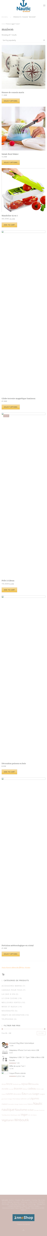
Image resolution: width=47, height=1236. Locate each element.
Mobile (21, 1104)
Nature (30, 1104)
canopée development (14, 1206)
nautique (8, 1109)
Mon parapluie (26, 1200)
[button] (44, 5)
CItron (38, 1089)
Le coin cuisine (9, 998)
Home (3, 24)
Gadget (35, 1093)
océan (30, 1109)
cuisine (9, 1093)
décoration (17, 1094)
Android (15, 1084)
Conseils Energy (31, 1204)
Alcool (4, 1084)
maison (5, 1104)
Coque (3, 1094)
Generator (16, 1202)
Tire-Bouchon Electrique (9, 1115)
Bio (30, 1084)
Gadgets (42, 1094)
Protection (41, 1110)
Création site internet (23, 1224)
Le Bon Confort (32, 1202)
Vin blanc (34, 1115)
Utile (18, 1115)
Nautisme (21, 1110)
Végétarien (8, 1120)
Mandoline (11, 1104)
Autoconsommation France (10, 1208)
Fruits (29, 1094)
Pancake (36, 1110)
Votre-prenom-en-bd (37, 1208)
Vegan (24, 1114)
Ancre (9, 1083)
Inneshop (34, 1200)
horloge (10, 1099)
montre (25, 1104)
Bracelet (18, 1088)
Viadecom (23, 1210)
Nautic (37, 1103)
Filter (41, 1033)
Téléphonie (7, 1019)
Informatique (16, 1099)
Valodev (27, 1208)
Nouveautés (8, 1011)
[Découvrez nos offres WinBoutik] (3, 974)
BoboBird (41, 1202)
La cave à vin (8, 994)
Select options (10, 101)
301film (22, 1208)
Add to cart (9, 225)
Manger (16, 1104)
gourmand (4, 1099)
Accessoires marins (12, 986)
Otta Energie (5, 1204)
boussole (11, 1089)
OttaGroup (24, 1202)
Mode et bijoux (10, 1006)
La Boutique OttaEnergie (17, 1204)
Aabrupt (10, 1202)
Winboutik (21, 1120)
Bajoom (25, 1206)
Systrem (11, 1200)
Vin (29, 1115)
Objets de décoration (13, 1015)
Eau (24, 1094)
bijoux (25, 1083)
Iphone (23, 1099)
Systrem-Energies (33, 1206)
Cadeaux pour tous (12, 990)
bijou (19, 1084)
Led (28, 1099)
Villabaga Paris (41, 1204)
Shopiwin (18, 1200)
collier (42, 1089)
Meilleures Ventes (11, 1002)
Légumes (34, 1098)
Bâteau (25, 1089)
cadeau (32, 1088)
